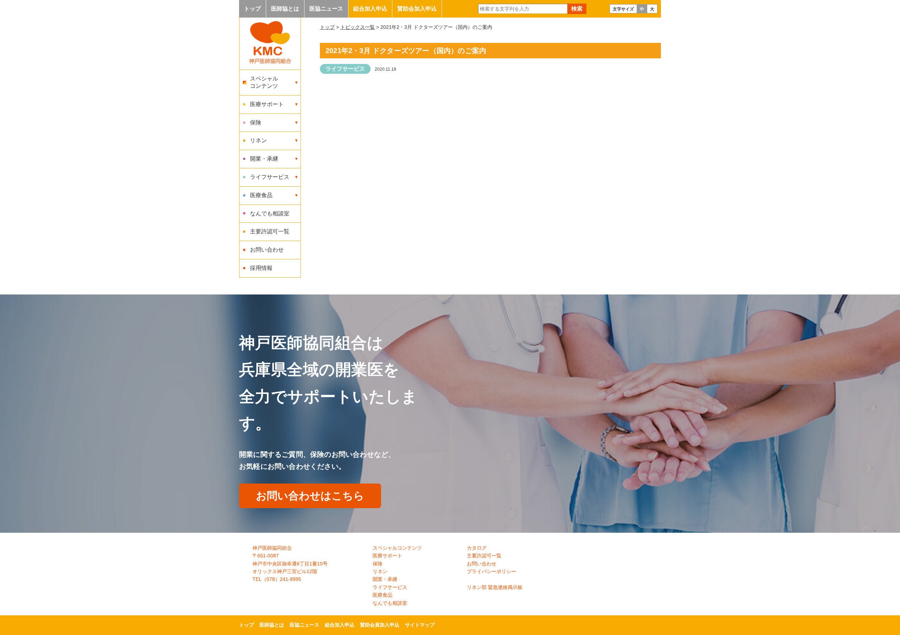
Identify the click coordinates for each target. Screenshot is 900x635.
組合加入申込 (370, 9)
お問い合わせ (267, 250)
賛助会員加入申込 (379, 625)
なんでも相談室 (269, 213)
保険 (377, 563)
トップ (252, 9)
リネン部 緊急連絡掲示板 (494, 587)
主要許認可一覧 (269, 231)
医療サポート (387, 555)
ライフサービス (345, 69)
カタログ (477, 548)
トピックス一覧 (357, 27)
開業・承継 (385, 579)
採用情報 (261, 268)
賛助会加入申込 (417, 9)
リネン (380, 571)
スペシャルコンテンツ (397, 548)
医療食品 (382, 595)
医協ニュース (326, 9)
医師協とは (285, 9)
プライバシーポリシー (491, 571)
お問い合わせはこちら (310, 495)
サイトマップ (420, 625)
